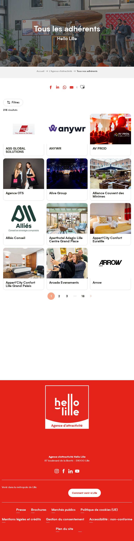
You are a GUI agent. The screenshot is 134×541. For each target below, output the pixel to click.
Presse (21, 510)
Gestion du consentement (65, 519)
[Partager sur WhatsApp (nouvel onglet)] (64, 88)
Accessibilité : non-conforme (110, 519)
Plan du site (64, 529)
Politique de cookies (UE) (99, 510)
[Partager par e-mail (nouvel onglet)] (71, 88)
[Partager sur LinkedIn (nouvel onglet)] (57, 88)
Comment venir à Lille (84, 493)
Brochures (38, 510)
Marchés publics (63, 510)
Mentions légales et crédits (21, 519)
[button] (82, 87)
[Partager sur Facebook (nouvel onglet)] (50, 88)
